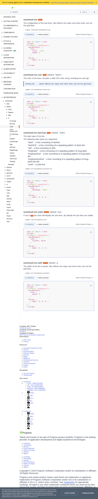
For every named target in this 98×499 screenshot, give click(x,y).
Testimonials (27, 375)
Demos (25, 350)
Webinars (26, 358)
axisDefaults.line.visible (33, 212)
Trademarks (69, 482)
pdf (8, 213)
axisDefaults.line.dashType (34, 133)
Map (11, 144)
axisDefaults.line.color (32, 75)
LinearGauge (14, 141)
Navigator (11, 164)
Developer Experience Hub (32, 348)
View (8, 221)
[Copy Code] (91, 42)
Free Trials (27, 340)
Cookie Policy (25, 495)
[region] (49, 493)
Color (8, 193)
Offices (25, 453)
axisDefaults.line (30, 20)
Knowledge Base (11, 93)
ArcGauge (13, 121)
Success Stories (28, 373)
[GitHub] (28, 406)
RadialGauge (14, 150)
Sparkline (13, 156)
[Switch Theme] (94, 12)
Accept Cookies (70, 493)
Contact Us (27, 381)
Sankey (12, 153)
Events (25, 365)
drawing (9, 199)
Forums (26, 355)
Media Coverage (29, 450)
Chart (11, 126)
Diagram (12, 138)
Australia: (36, 390)
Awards (26, 447)
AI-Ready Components (37, 335)
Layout (9, 207)
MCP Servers (24, 335)
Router (9, 216)
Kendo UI (23, 331)
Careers (26, 452)
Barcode (12, 124)
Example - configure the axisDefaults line (37, 30)
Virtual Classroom (29, 363)
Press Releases (28, 448)
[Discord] (28, 408)
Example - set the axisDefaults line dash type (38, 168)
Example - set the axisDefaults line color (37, 89)
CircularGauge (14, 135)
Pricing (25, 341)
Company (26, 443)
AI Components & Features (11, 27)
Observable (10, 210)
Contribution (9, 89)
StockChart (13, 158)
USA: (35, 383)
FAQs (25, 367)
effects (9, 201)
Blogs (25, 356)
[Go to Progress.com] (26, 433)
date (8, 196)
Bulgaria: (36, 388)
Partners (26, 362)
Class (8, 190)
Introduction (9, 17)
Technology (27, 445)
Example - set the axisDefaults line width (37, 273)
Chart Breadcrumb (13, 130)
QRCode (12, 147)
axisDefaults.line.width (32, 263)
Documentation (28, 351)
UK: (35, 385)
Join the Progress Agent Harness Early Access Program (72, 2)
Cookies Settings (88, 493)
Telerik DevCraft (25, 328)
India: (35, 387)
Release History (28, 353)
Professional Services (30, 360)
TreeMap (12, 161)
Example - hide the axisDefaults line (35, 219)
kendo (8, 204)
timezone (9, 219)
